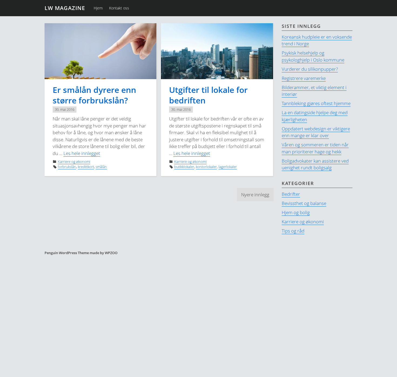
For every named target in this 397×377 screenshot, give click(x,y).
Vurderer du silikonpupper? (310, 69)
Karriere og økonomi (74, 161)
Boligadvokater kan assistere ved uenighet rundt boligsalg (315, 164)
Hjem (98, 8)
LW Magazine (65, 8)
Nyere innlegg (255, 194)
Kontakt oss (119, 8)
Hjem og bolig (296, 212)
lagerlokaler (227, 166)
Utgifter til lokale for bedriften (208, 95)
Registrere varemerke (304, 78)
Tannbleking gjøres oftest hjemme (316, 103)
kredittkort (86, 166)
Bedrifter (291, 194)
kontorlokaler (206, 166)
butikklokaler (184, 166)
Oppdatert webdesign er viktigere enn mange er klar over (316, 132)
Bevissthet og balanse (304, 203)
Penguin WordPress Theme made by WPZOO (81, 252)
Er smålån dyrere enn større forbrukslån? (94, 95)
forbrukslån (67, 166)
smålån (101, 166)
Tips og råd (293, 231)
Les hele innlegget (81, 153)
